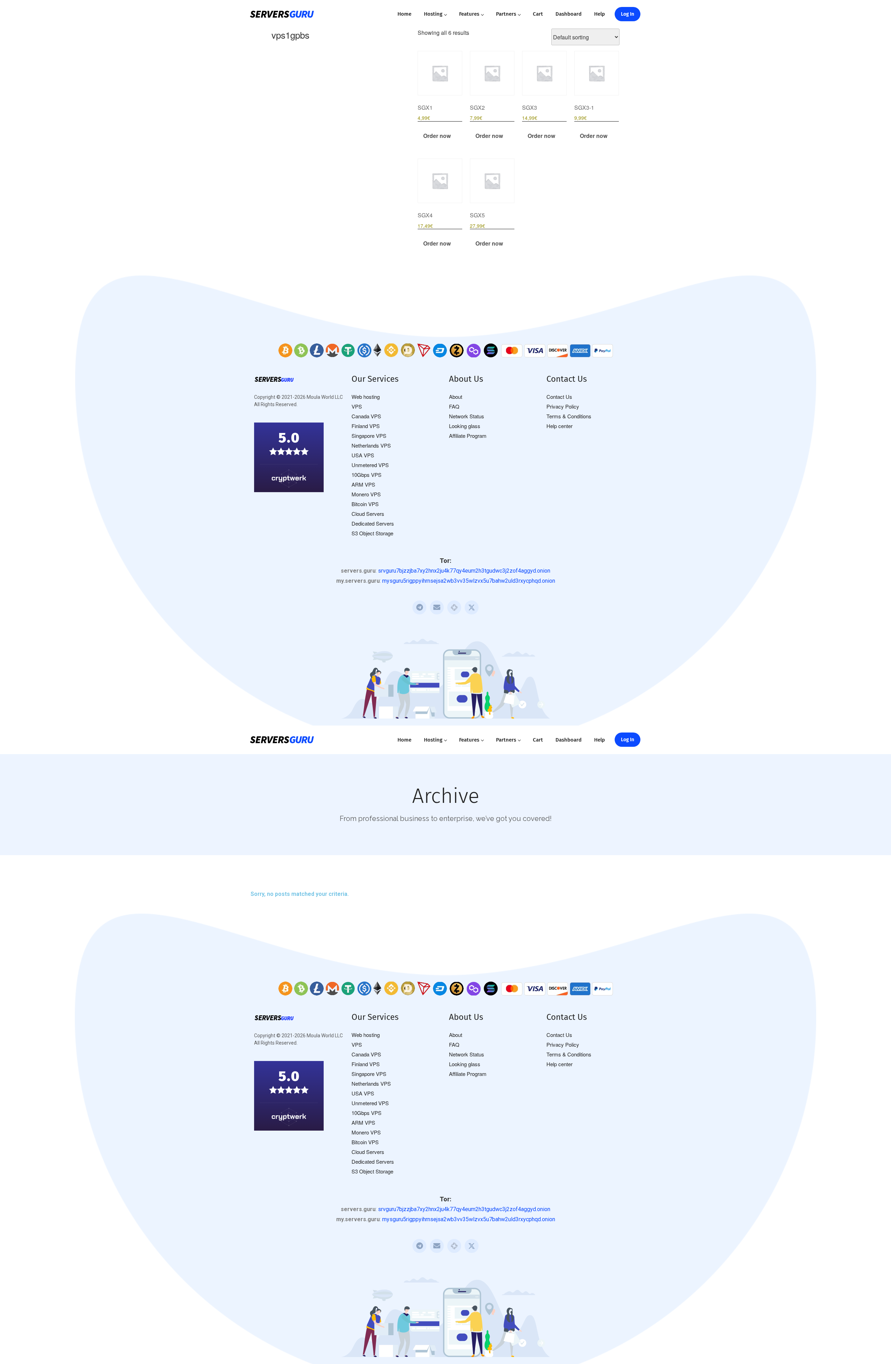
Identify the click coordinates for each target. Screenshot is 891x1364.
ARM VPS (363, 484)
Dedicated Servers (373, 523)
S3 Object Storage (372, 533)
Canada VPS (366, 416)
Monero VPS (366, 494)
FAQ (454, 406)
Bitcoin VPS (365, 503)
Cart (538, 14)
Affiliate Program (468, 435)
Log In (627, 14)
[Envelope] (437, 607)
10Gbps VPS (366, 474)
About (455, 396)
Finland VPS (366, 425)
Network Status (466, 416)
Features (469, 14)
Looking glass (464, 425)
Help (599, 14)
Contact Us (559, 396)
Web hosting (366, 396)
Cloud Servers (368, 513)
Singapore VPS (369, 435)
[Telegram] (419, 607)
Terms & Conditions (568, 416)
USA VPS (363, 455)
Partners (506, 14)
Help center (559, 425)
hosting (433, 14)
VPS (357, 406)
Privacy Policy (562, 406)
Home (404, 14)
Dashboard (568, 14)
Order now (437, 136)
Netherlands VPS (371, 445)
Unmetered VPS (370, 464)
